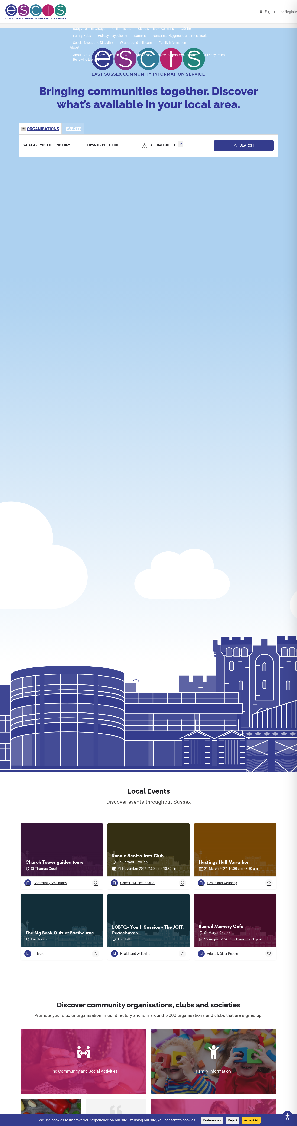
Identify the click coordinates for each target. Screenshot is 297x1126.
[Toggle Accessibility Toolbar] (287, 1116)
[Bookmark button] (95, 883)
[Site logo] (36, 11)
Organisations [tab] (43, 128)
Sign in (270, 11)
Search (246, 145)
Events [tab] (73, 128)
